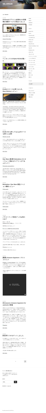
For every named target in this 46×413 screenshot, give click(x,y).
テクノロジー (31, 62)
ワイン (30, 70)
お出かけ (30, 52)
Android (30, 31)
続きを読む (5, 81)
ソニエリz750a (31, 58)
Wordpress (31, 50)
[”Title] (14, 32)
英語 (29, 77)
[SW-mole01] (5, 189)
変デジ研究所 (31, 94)
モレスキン (31, 68)
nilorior (8, 4)
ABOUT (30, 20)
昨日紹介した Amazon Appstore (9, 262)
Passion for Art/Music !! (33, 45)
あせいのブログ (31, 90)
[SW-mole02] (5, 206)
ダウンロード (31, 60)
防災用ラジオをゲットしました (13, 335)
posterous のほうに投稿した (8, 223)
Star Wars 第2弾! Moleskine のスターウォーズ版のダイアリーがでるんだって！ (14, 161)
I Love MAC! (31, 37)
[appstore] (5, 325)
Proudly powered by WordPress (8, 410)
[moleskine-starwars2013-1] (8, 166)
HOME (30, 18)
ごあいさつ (31, 54)
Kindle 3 (30, 39)
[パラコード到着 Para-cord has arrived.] (11, 228)
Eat (29, 33)
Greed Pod (31, 35)
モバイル (30, 66)
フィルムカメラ (31, 64)
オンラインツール (32, 56)
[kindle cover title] (6, 136)
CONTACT (30, 22)
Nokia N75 (30, 43)
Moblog (30, 41)
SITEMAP (30, 24)
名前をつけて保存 (32, 92)
